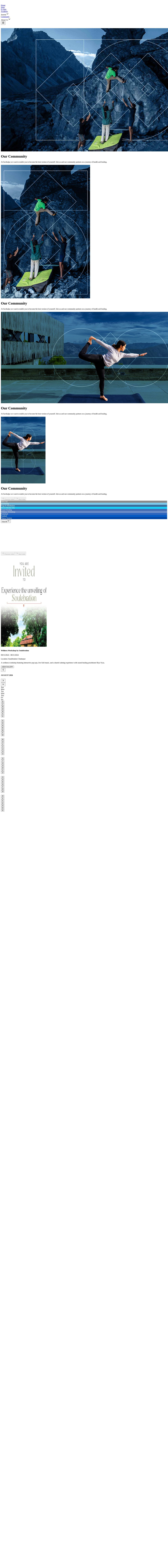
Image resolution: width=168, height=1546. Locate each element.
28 (2, 707)
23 (2, 777)
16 (2, 758)
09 (2, 739)
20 (2, 768)
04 (2, 725)
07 (2, 733)
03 (2, 723)
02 (2, 721)
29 (2, 709)
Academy (4, 11)
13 (2, 749)
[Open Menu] (3, 23)
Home (3, 5)
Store (3, 7)
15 (2, 754)
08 (2, 735)
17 (2, 761)
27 (2, 704)
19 (2, 765)
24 (2, 779)
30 (2, 711)
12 (2, 747)
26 (2, 702)
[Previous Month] (3, 670)
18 (2, 763)
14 (2, 751)
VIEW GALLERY (7, 667)
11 (2, 744)
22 (2, 773)
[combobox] (6, 521)
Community (5, 17)
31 (2, 714)
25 (2, 782)
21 (2, 770)
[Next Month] (3, 681)
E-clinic (4, 9)
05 (2, 728)
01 (2, 716)
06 (2, 730)
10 (2, 742)
